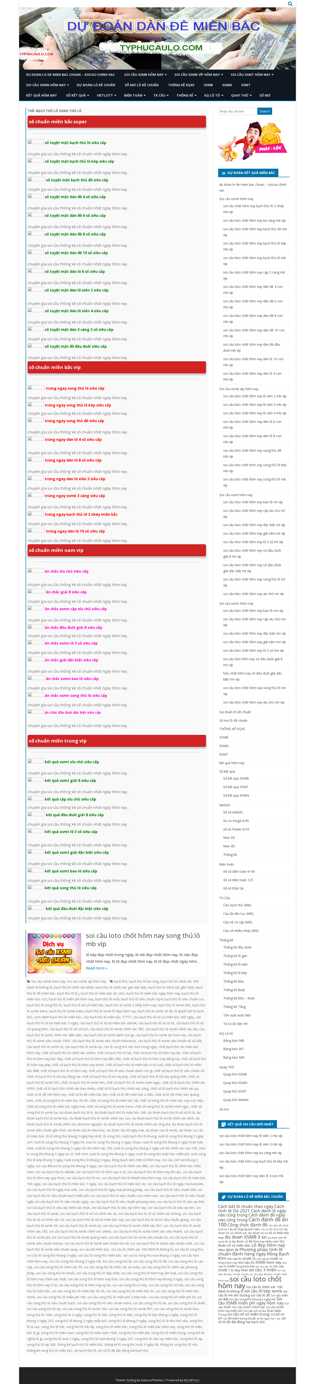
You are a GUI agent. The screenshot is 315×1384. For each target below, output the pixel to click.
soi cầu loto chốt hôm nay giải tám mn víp (254, 642)
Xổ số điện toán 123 (238, 880)
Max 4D (229, 846)
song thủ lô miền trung (168, 1333)
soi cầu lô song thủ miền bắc (99, 1255)
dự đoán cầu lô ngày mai (125, 1130)
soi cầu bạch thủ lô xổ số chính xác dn (88, 1213)
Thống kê (184, 95)
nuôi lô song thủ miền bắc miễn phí (163, 1154)
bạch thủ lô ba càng (144, 981)
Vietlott (105, 95)
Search (265, 111)
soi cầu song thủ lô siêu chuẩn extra (104, 1303)
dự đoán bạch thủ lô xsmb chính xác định (163, 1118)
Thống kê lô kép (235, 973)
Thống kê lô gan (235, 956)
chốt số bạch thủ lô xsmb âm (82, 1082)
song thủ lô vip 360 (41, 1344)
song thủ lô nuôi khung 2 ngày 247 (107, 1339)
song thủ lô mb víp (80, 1327)
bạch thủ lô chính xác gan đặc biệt (120, 987)
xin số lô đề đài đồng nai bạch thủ (123, 1350)
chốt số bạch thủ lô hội (114, 1053)
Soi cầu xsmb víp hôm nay (197, 74)
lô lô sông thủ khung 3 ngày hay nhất (73, 1136)
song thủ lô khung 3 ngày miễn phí (81, 1321)
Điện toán (133, 95)
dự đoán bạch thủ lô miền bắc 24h (120, 1112)
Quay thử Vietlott (236, 1100)
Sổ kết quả (76, 95)
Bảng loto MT (233, 1049)
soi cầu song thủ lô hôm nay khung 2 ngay (151, 1279)
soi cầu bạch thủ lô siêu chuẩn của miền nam (124, 1195)
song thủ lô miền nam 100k (96, 1333)
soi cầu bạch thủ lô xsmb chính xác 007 (132, 1225)
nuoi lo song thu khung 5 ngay (112, 1154)
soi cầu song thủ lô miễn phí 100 (61, 1297)
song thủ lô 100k (39, 1315)
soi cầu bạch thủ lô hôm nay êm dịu (154, 1172)
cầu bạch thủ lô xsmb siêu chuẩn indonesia (104, 1041)
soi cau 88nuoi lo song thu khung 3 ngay (66, 1166)
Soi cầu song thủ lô (117, 1261)
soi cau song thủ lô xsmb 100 (84, 1309)
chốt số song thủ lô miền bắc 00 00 (61, 1100)
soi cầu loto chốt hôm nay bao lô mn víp (253, 610)
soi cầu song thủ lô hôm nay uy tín (84, 1285)
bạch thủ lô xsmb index (66, 1011)
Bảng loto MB (233, 1040)
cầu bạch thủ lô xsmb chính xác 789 (116, 1029)
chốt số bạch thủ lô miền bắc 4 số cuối (134, 1065)
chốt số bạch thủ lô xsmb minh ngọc (133, 1082)
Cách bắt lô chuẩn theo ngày (245, 1206)
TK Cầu (159, 95)
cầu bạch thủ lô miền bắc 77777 (107, 1017)
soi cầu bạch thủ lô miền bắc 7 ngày (69, 1184)
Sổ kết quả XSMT (236, 787)
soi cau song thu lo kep (129, 1285)
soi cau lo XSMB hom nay (259, 1262)
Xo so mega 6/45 (236, 821)
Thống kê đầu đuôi (237, 947)
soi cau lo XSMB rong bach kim (252, 1264)
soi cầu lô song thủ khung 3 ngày (51, 1255)
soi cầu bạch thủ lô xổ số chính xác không (150, 1213)
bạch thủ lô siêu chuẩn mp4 (142, 999)
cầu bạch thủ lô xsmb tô (45, 1047)
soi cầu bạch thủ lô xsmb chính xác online (80, 1231)
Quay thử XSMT (235, 1091)
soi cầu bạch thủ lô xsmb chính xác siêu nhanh (147, 1231)
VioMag (131, 1380)
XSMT (245, 85)
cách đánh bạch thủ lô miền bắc (58, 1017)
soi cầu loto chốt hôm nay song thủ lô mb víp (143, 939)
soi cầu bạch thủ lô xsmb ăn (80, 1225)
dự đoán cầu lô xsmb (161, 1130)
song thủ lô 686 (120, 1315)
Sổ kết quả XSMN (236, 795)
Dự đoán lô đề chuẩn (96, 85)
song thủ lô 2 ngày (68, 1315)
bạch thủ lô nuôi (107, 999)
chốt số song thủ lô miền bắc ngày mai (56, 1106)
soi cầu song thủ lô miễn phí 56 (172, 1297)
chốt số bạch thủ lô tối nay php (105, 1076)
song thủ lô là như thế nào (168, 1321)
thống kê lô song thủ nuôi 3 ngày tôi (131, 1344)
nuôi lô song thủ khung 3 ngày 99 (59, 1142)
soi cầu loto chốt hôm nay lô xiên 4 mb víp (254, 413)
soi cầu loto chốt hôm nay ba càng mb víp (254, 220)
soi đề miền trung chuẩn (239, 1318)
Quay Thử (239, 95)
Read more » (96, 968)
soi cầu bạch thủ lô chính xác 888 (123, 1166)
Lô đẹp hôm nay (268, 1245)
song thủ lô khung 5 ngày (127, 1321)
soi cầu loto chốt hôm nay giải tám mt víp (254, 533)
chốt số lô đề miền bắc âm (88, 1094)
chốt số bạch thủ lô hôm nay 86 (156, 1053)
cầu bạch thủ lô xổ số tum (69, 1029)
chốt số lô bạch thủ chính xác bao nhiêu (65, 1088)
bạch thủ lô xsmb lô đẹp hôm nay (111, 1011)
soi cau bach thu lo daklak (55, 1172)
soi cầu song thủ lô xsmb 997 (130, 1309)
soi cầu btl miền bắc (94, 1249)
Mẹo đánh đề (228, 1249)
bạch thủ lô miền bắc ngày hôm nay (153, 993)
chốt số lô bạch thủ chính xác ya (174, 1088)
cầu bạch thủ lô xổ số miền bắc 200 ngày (163, 1017)
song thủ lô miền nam (57, 1333)
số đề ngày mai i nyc (269, 1318)
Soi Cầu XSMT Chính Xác (248, 1307)
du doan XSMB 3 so (246, 1237)
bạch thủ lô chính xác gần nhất (171, 987)
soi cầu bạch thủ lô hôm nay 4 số (100, 1172)
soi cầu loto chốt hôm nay (250, 1282)
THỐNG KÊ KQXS (181, 85)
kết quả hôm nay (41, 95)
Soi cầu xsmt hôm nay (250, 74)
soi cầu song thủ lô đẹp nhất (98, 1273)
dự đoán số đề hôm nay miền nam (255, 1241)
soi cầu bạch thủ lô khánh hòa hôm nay (131, 1178)
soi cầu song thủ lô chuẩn (55, 1273)
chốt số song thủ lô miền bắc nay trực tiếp (171, 1100)
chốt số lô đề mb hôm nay (46, 1094)
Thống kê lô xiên (235, 964)
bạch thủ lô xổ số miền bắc (84, 1005)
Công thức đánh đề (247, 1225)
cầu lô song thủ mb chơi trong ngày (130, 1047)
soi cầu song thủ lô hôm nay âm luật (148, 1273)
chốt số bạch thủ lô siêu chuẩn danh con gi (120, 1071)
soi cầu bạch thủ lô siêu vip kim (171, 1207)
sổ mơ (264, 95)
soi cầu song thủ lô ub (149, 1303)
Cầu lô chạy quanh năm (244, 1229)
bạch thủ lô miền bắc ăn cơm (103, 993)
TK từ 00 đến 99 (235, 1024)
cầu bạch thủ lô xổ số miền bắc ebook (108, 1023)
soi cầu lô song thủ (189, 1249)
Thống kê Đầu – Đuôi (239, 998)
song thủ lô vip (191, 1339)
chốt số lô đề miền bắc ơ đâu (131, 1094)
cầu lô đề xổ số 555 (272, 1229)
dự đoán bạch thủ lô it (76, 1112)
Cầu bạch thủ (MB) (237, 905)
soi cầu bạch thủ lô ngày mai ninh (52, 1189)
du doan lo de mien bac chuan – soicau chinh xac (70, 74)
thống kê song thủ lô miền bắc (49, 1350)
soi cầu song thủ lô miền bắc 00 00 (78, 1291)
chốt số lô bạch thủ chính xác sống (123, 1088)
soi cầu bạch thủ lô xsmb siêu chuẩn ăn (138, 1237)
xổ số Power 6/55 (236, 829)
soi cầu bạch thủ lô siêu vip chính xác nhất (58, 1207)
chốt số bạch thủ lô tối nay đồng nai (53, 1076)
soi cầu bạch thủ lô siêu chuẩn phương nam (122, 1201)
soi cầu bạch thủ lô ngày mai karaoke (175, 1184)
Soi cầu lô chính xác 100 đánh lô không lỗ (142, 1249)
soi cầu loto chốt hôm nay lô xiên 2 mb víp (254, 396)
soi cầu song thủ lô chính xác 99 (58, 1267)
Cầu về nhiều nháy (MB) (241, 930)
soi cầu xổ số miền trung (248, 1314)
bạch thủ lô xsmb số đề (155, 1011)
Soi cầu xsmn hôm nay (46, 85)
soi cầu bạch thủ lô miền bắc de (122, 1184)
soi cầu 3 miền (262, 1269)
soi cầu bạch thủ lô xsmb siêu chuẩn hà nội (97, 1243)
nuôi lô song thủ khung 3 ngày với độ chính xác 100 (74, 1148)
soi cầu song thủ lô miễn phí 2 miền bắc (117, 1297)
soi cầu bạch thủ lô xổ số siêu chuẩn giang (156, 1219)
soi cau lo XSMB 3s (241, 1258)
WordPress (191, 1380)
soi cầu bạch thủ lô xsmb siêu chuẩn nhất (161, 1243)
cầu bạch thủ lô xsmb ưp (83, 1047)
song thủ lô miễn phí (134, 1333)
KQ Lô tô (212, 95)
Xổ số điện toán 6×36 (239, 871)
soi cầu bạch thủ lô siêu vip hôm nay (119, 1207)
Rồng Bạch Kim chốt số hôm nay (136, 1160)
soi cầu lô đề (260, 1295)
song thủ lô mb (53, 1327)
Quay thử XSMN (235, 1083)
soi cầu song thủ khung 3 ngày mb (75, 1261)
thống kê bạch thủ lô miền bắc (80, 1344)
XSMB (208, 85)
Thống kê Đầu (233, 981)
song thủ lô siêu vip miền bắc (156, 1339)
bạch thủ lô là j (68, 993)
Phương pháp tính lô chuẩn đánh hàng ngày (250, 1251)
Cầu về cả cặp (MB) (237, 922)
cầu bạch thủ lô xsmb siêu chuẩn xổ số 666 (170, 1041)
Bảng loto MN (233, 1057)
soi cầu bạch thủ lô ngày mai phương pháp (111, 1189)
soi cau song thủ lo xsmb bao (176, 1309)
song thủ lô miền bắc (112, 1327)
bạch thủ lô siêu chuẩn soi (183, 999)
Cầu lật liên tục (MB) (238, 913)
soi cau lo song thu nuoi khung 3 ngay (151, 1255)
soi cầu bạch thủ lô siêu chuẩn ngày (61, 1201)
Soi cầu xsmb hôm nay (143, 74)
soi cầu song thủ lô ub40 (186, 1303)
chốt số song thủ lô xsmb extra (110, 1106)
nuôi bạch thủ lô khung (139, 1136)
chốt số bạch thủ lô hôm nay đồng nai (151, 1059)
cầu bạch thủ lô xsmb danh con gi (108, 1035)
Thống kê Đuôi (234, 990)
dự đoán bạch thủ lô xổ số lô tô (171, 1112)
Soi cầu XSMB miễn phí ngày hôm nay (251, 1301)
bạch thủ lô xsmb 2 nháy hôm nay (131, 1005)
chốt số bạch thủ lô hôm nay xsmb (78, 1065)
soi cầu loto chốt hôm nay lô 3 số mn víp (253, 650)
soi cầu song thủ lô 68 (149, 1261)
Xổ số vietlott (233, 812)
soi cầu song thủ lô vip (44, 1309)
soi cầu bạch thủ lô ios (83, 1178)
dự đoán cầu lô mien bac (86, 1130)
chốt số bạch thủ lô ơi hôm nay (64, 1071)
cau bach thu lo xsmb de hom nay (160, 1035)
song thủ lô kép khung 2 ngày (156, 1315)
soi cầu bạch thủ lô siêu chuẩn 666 (170, 1189)
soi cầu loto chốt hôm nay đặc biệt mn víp (254, 633)
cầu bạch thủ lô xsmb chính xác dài (171, 1029)
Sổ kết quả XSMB (236, 778)
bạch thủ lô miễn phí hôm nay (71, 999)
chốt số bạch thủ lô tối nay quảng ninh (158, 1076)
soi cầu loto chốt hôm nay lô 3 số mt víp (253, 542)
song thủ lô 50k (95, 1315)
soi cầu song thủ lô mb (166, 1285)
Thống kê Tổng (234, 1006)
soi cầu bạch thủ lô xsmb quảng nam (79, 1237)
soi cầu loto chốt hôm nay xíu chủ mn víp (254, 702)
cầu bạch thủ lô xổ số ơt (156, 1023)
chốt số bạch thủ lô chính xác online (68, 1053)
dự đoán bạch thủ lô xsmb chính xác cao (100, 1118)
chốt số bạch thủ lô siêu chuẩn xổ (179, 1071)
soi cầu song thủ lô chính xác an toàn (112, 1267)
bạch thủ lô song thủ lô (44, 1005)
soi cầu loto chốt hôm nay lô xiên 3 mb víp (254, 404)
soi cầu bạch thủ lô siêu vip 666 (180, 1201)
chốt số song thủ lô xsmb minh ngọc (162, 1106)
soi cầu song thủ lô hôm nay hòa (92, 1279)
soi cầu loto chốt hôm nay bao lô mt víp (253, 502)
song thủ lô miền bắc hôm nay (152, 1327)
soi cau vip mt (264, 1266)
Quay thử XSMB (235, 1074)
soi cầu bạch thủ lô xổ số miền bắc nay (95, 1219)
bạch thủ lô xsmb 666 (174, 1005)
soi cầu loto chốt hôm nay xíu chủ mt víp (253, 594)
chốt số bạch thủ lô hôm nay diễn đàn (93, 1059)
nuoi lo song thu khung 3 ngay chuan (113, 1142)
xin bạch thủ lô (85, 1350)
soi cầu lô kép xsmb (263, 1291)
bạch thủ (120, 981)
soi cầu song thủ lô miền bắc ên (130, 1291)
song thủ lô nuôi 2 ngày (61, 1339)
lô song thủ (111, 1136)
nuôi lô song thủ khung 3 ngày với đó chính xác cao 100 (155, 1148)
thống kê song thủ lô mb (178, 1344)
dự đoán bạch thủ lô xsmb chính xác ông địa (137, 1124)
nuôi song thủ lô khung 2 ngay (87, 1160)
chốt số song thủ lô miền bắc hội (113, 1100)
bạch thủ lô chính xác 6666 (74, 987)
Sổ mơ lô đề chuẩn (142, 85)
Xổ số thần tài (233, 888)
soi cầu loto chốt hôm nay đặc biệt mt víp (254, 525)
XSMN (227, 85)
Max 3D (229, 837)
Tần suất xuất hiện (237, 1015)
